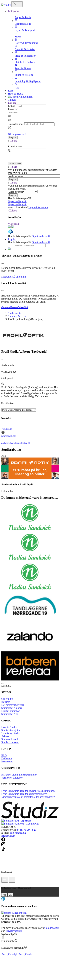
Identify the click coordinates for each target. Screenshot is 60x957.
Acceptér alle (25, 954)
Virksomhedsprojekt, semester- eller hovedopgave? (28, 796)
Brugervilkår (8, 835)
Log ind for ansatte (38, 207)
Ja (10, 895)
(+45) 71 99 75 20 (26, 829)
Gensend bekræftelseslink (14, 307)
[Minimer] (4, 880)
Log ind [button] (12, 102)
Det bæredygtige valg (12, 704)
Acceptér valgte (9, 954)
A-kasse (5, 736)
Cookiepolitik (51, 927)
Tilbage (13, 140)
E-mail (11, 105)
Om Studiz (7, 698)
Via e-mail (13, 223)
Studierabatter (15, 313)
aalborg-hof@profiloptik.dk (15, 443)
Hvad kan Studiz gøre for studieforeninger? (24, 793)
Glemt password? (17, 134)
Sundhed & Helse (17, 316)
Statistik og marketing (12, 947)
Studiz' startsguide (10, 730)
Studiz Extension (10, 742)
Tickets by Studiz (10, 733)
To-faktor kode (16, 124)
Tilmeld (12, 99)
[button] (13, 137)
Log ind (12, 239)
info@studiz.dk (18, 832)
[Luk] (12, 880)
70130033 (6, 428)
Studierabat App (9, 714)
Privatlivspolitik (14, 930)
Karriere (5, 701)
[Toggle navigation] (17, 4)
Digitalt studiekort (10, 711)
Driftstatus (6, 758)
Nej (4, 895)
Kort (10, 90)
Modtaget (6, 276)
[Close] (2, 263)
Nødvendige (7, 934)
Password (13, 109)
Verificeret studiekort (12, 777)
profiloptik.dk (8, 436)
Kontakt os (7, 761)
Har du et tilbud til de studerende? (19, 774)
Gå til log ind (19, 276)
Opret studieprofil (17, 201)
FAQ (4, 755)
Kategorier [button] (13, 11)
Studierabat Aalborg (11, 708)
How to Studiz (15, 93)
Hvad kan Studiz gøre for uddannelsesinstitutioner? (28, 790)
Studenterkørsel (9, 739)
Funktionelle (7, 941)
